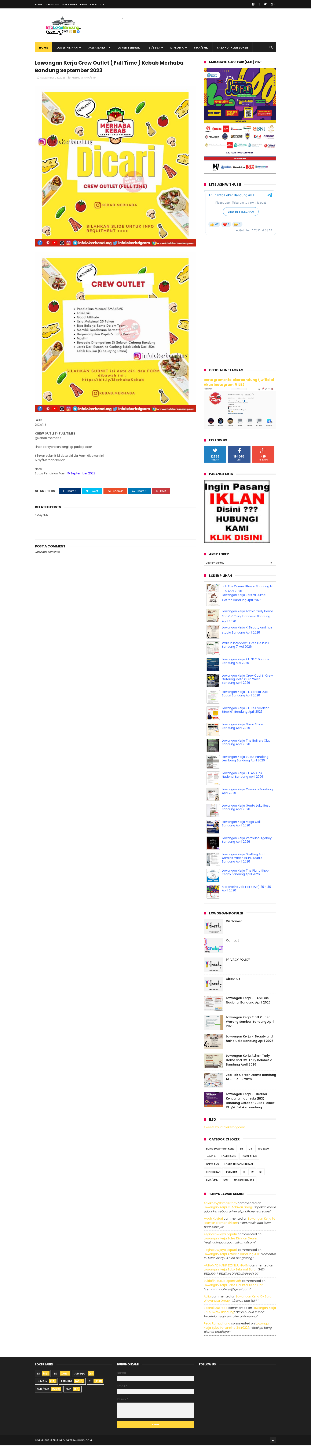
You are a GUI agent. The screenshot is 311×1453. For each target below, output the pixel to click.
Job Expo (263, 1156)
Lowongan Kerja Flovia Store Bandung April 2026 (242, 734)
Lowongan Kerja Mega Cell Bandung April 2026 (241, 831)
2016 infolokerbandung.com (72, 1447)
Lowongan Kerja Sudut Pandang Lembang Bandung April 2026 (245, 766)
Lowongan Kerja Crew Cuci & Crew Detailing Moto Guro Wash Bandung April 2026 (247, 686)
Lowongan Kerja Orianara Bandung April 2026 (247, 799)
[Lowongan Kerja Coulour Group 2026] (240, 172)
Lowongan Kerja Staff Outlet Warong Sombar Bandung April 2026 (250, 1029)
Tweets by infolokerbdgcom (224, 1135)
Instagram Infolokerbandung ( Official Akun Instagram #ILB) (239, 382)
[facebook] (259, 4)
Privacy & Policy (92, 4)
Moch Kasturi (213, 1226)
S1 (244, 1179)
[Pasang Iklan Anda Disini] (237, 542)
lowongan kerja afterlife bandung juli (231, 1261)
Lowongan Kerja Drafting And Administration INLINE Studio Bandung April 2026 (243, 865)
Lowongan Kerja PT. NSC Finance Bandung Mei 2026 (245, 669)
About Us (52, 4)
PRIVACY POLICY (238, 967)
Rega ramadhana (217, 1331)
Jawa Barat (97, 47)
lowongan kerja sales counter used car (233, 1293)
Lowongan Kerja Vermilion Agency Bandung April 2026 (247, 847)
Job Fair (211, 1164)
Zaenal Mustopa (215, 1316)
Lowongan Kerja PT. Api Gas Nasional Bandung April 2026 (242, 782)
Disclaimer (69, 4)
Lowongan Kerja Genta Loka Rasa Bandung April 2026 (246, 815)
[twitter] (265, 4)
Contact (232, 948)
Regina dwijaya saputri (220, 1242)
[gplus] (272, 4)
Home (39, 4)
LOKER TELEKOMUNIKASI (238, 1172)
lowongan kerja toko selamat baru (230, 1277)
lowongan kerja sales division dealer (230, 1246)
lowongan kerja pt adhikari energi (228, 1215)
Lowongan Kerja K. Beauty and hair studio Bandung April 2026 (250, 1046)
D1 (241, 1156)
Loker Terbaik (129, 47)
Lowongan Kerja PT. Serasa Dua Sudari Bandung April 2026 (245, 701)
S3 (260, 1179)
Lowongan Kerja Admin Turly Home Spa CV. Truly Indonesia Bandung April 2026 (247, 624)
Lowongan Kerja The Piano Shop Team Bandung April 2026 (245, 880)
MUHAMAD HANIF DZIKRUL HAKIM (226, 1273)
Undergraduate (244, 1187)
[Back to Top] (273, 1448)
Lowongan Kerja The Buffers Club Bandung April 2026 (246, 750)
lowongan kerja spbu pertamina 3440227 (237, 1333)
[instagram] (253, 4)
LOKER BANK (229, 1164)
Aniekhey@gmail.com (220, 1211)
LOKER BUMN (249, 1164)
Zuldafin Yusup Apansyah (222, 1288)
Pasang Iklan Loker (232, 47)
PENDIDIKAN (213, 1179)
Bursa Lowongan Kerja (220, 1156)
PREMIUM (77, 77)
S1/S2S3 (154, 47)
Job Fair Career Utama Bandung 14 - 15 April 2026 (251, 1084)
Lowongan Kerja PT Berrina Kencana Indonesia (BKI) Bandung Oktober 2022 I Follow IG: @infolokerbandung (250, 1108)
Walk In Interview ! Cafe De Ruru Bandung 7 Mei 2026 (245, 652)
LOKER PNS (212, 1172)
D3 (250, 1156)
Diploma (177, 47)
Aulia (207, 1304)
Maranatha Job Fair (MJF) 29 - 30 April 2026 (246, 896)
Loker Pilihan (67, 47)
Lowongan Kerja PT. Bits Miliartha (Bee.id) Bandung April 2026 (245, 717)
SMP (225, 1187)
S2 (252, 1179)
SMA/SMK (201, 47)
